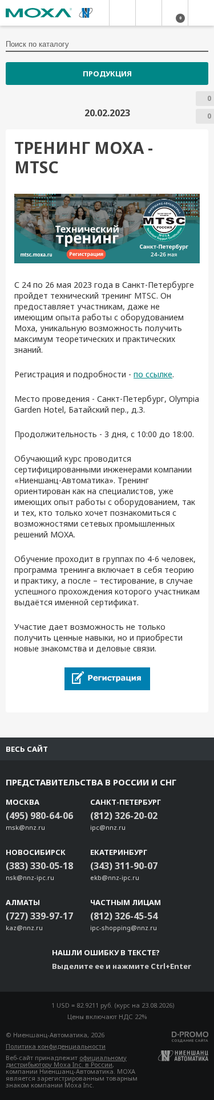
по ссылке (153, 374)
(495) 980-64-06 (39, 815)
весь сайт (27, 749)
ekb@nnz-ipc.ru (114, 877)
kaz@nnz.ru (24, 927)
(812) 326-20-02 (124, 815)
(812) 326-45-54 (124, 916)
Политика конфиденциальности (56, 1046)
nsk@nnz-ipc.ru (30, 877)
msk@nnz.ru (25, 827)
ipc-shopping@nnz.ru (123, 927)
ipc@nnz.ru (108, 827)
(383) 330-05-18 (39, 865)
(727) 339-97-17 (39, 916)
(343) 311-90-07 (124, 865)
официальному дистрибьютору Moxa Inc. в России (66, 1061)
